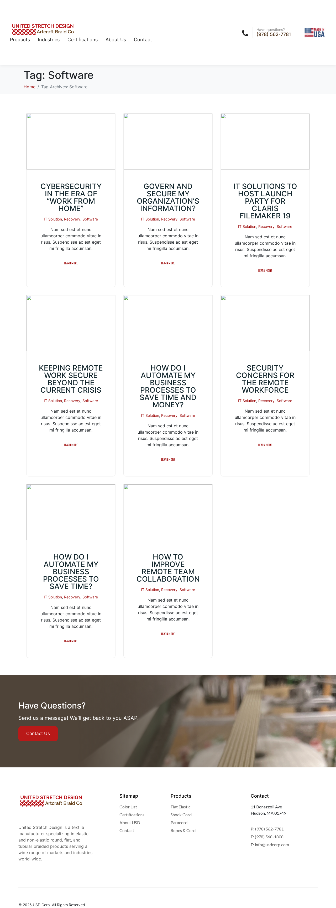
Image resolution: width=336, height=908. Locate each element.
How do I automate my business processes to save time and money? (168, 386)
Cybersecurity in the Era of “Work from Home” (71, 197)
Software (90, 219)
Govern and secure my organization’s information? (168, 197)
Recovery (72, 219)
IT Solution (53, 219)
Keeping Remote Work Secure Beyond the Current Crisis (71, 378)
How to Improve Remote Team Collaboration (168, 567)
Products (20, 39)
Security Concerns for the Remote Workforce (265, 378)
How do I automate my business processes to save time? (71, 571)
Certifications (82, 39)
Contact (143, 39)
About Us (116, 39)
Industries (49, 39)
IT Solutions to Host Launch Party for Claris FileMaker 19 (265, 201)
